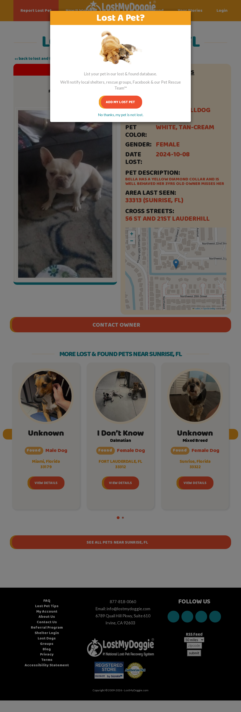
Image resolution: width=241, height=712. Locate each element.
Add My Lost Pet (120, 102)
